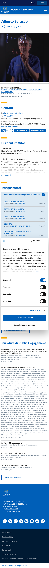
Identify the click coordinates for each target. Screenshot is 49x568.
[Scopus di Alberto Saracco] (7, 130)
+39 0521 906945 (10, 116)
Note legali (6, 545)
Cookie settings (7, 537)
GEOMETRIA (8, 224)
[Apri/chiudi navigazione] (46, 9)
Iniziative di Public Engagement (14, 566)
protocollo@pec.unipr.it (14, 511)
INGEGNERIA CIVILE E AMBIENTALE (21, 226)
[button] (5, 3)
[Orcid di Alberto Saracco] (11, 130)
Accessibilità (6, 532)
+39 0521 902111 (11, 509)
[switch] (43, 287)
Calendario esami (21, 131)
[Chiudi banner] (45, 241)
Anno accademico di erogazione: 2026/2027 (22, 195)
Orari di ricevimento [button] (9, 127)
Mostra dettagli (36, 310)
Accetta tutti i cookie (24, 318)
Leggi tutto (5, 175)
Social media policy (9, 554)
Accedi (41, 3)
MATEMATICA (20, 203)
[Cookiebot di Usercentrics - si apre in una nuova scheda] (31, 241)
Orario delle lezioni (37, 131)
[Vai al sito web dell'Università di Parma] (5, 9)
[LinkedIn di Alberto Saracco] (3, 130)
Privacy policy (7, 550)
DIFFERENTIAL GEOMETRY (14, 202)
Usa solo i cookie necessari (24, 325)
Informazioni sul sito (9, 541)
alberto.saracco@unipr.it (13, 113)
